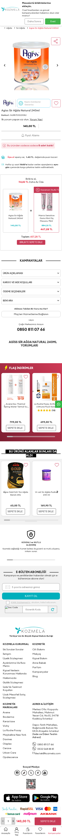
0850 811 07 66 (31, 329)
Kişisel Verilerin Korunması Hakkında (15, 672)
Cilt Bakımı (38, 649)
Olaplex (7, 743)
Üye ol (11, 157)
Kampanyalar (40, 671)
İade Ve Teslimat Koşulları (12, 688)
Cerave (7, 748)
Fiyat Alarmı (31, 135)
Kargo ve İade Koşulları (17, 282)
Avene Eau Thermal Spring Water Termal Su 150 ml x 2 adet (15, 405)
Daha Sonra (34, 21)
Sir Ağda (20, 28)
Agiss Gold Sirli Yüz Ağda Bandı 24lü (15, 493)
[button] (4, 65)
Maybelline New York (14, 734)
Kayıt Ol (31, 596)
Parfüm (36, 667)
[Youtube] (45, 773)
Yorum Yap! (36, 119)
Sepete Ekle (47, 821)
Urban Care (9, 752)
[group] (31, 65)
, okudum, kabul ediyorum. (33, 602)
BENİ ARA (8, 300)
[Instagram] (17, 773)
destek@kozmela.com (48, 753)
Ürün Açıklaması (13, 273)
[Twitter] (31, 773)
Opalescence (10, 757)
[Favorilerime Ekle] (26, 377)
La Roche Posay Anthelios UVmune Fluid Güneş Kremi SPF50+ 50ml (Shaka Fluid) (46, 405)
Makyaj (36, 653)
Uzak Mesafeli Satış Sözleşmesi (14, 696)
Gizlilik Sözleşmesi (13, 682)
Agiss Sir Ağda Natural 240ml (44, 28)
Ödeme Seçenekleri (14, 291)
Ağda (9, 28)
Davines (7, 739)
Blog (35, 676)
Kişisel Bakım (39, 658)
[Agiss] (8, 103)
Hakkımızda (9, 678)
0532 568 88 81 (45, 748)
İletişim (7, 653)
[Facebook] (38, 773)
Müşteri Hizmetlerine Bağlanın (31, 314)
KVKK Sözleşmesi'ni (20, 602)
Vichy (6, 725)
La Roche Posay (12, 730)
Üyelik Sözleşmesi (13, 658)
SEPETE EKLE (15, 427)
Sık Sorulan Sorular (13, 649)
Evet (53, 21)
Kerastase (9, 721)
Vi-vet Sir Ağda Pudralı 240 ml (46, 493)
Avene (6, 712)
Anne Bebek (39, 662)
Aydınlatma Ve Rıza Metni (14, 664)
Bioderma (8, 716)
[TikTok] (24, 773)
